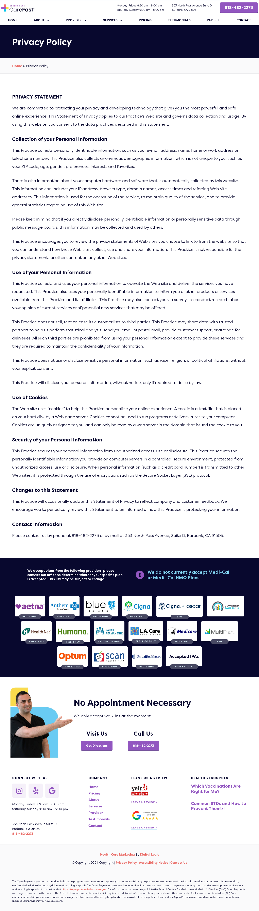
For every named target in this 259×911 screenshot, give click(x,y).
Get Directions (96, 745)
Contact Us (178, 862)
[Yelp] (36, 791)
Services (110, 20)
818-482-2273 (143, 745)
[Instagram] (19, 791)
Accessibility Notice (153, 862)
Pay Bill (213, 20)
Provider (74, 20)
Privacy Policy (126, 862)
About (39, 20)
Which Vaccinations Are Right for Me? (216, 788)
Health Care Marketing (117, 854)
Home (12, 20)
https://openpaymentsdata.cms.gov (84, 889)
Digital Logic (149, 854)
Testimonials (179, 20)
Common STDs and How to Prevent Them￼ (218, 806)
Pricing (145, 20)
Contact (95, 825)
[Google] (52, 791)
